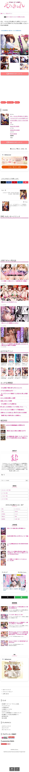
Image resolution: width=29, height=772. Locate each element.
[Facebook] (9, 182)
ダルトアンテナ (5, 727)
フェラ (16, 514)
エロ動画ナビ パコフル (7, 709)
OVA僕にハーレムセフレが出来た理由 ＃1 (25, 365)
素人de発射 (4, 718)
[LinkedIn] (20, 182)
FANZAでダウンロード (15, 73)
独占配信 (3, 519)
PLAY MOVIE (13, 133)
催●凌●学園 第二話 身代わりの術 (25, 378)
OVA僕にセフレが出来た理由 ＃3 (4, 378)
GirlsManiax (22, 572)
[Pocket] (25, 182)
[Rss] (2, 474)
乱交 (4, 102)
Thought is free (22, 751)
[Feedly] (21, 597)
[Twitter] (3, 182)
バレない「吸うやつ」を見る (14, 167)
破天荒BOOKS (5, 716)
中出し (3, 511)
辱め (16, 516)
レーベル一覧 (4, 493)
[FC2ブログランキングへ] (11, 737)
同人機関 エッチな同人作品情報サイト (10, 714)
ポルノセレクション (6, 729)
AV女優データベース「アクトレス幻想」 (11, 704)
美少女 (16, 511)
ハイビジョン (17, 508)
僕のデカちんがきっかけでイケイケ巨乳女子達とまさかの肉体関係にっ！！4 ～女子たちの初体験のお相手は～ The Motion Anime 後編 (18, 633)
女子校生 (11, 102)
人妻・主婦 (17, 519)
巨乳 (18, 102)
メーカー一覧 (4, 496)
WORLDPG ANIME (15, 130)
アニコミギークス (6, 705)
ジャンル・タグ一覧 (5, 490)
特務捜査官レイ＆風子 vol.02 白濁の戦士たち (18, 365)
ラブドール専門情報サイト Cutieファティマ (11, 712)
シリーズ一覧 (4, 499)
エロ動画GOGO (5, 707)
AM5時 (4, 590)
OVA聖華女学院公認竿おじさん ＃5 (4, 365)
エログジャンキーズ (6, 726)
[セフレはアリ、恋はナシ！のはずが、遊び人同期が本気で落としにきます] (12, 581)
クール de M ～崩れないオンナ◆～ (16, 614)
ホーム (3, 13)
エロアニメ (10, 13)
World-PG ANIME (14, 126)
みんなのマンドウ (6, 711)
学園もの (3, 516)
